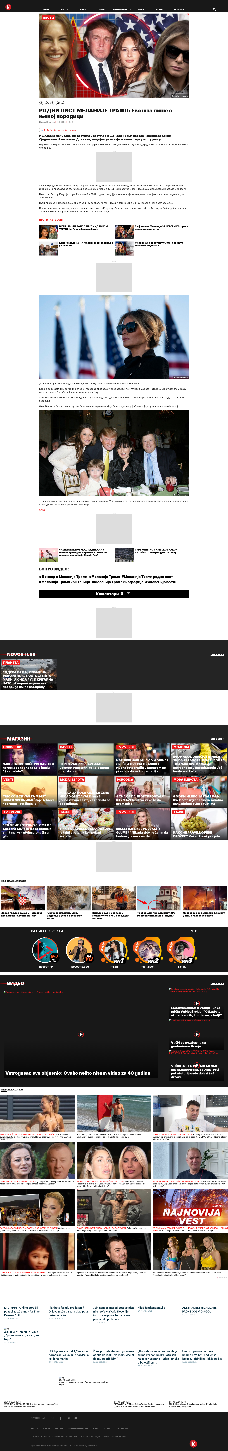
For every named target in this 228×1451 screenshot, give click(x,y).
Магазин (19, 739)
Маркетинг (71, 1436)
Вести (64, 9)
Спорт (159, 9)
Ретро (102, 9)
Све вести (217, 654)
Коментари (109, 593)
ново (46, 9)
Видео (15, 983)
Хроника (179, 9)
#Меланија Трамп (104, 577)
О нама (35, 1436)
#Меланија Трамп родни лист (147, 577)
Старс (83, 9)
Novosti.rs (21, 654)
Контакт (45, 1436)
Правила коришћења (114, 1436)
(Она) (42, 509)
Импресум (58, 1436)
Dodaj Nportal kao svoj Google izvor (60, 130)
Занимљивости (122, 9)
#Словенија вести (160, 582)
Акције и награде (90, 1436)
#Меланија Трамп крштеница (64, 582)
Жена (141, 9)
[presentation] (192, 931)
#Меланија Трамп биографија (117, 582)
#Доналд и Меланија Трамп (63, 577)
